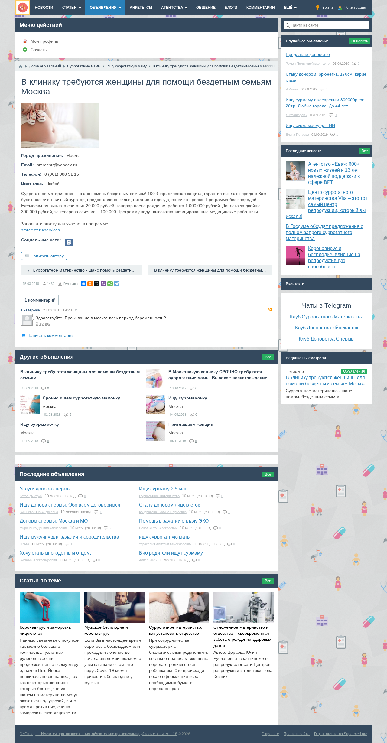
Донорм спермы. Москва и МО (54, 520)
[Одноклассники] (90, 283)
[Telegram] (116, 283)
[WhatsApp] (110, 283)
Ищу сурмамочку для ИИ (310, 125)
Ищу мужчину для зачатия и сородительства (69, 536)
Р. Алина (292, 89)
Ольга (24, 544)
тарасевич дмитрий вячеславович (165, 544)
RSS (269, 309)
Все (268, 357)
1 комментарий (39, 300)
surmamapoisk (296, 115)
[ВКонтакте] (83, 283)
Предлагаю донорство (308, 54)
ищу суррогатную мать (164, 536)
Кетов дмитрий (31, 496)
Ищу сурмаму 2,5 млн (163, 488)
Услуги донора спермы (45, 488)
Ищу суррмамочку (187, 398)
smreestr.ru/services (40, 229)
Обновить (359, 41)
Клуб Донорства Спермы (327, 338)
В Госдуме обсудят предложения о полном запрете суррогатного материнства (324, 232)
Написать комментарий (50, 335)
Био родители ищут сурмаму (171, 553)
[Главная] (20, 66)
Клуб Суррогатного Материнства (326, 316)
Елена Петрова (297, 134)
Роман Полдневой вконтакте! (308, 63)
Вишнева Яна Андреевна (39, 512)
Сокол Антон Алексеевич (158, 528)
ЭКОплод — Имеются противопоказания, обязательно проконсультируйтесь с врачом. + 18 (98, 734)
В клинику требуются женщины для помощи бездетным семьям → (213, 270)
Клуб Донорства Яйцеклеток (326, 327)
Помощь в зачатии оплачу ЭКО (174, 520)
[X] (96, 283)
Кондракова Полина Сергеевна (163, 512)
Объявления (354, 371)
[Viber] (103, 283)
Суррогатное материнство (159, 496)
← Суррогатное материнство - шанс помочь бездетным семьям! (84, 270)
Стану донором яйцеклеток (169, 504)
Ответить (43, 323)
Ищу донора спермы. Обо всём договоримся (70, 504)
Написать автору (47, 255)
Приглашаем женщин (190, 424)
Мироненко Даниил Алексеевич (44, 528)
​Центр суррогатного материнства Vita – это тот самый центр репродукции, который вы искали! (326, 204)
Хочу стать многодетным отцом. (55, 553)
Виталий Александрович (38, 560)
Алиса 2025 (148, 560)
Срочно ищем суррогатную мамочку (81, 398)
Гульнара (70, 283)
